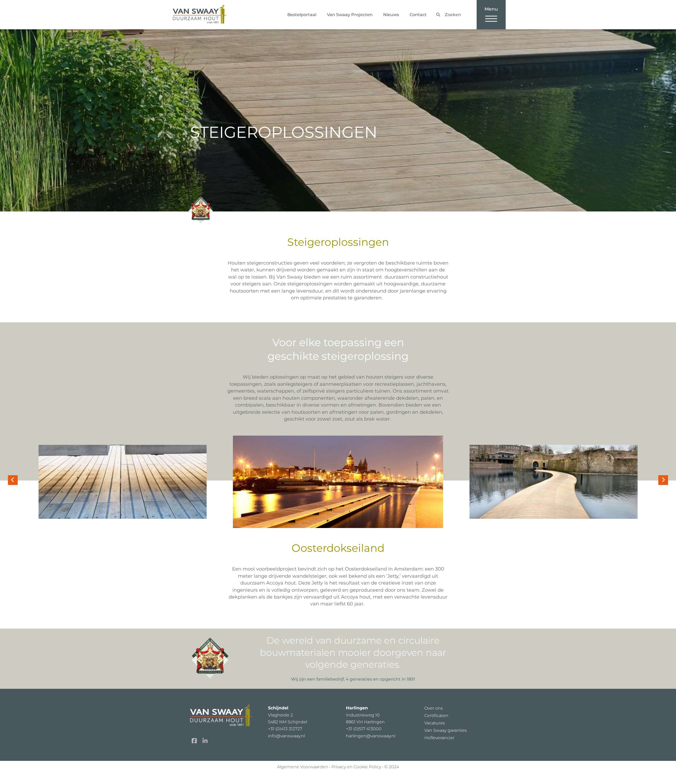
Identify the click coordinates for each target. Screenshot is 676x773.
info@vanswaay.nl (286, 735)
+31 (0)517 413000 (364, 728)
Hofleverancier (439, 737)
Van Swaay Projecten (350, 14)
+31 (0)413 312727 (285, 728)
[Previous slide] (13, 480)
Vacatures (434, 722)
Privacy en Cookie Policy (356, 766)
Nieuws (391, 14)
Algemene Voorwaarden (302, 766)
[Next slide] (663, 480)
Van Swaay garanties (445, 730)
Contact (418, 14)
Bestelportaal (301, 14)
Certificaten (436, 715)
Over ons (433, 708)
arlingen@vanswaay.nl (370, 735)
